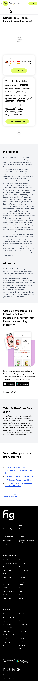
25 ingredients (15, 61)
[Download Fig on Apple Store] (9, 661)
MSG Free (22, 98)
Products (22, 529)
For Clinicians (7, 540)
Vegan (20, 111)
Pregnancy (6, 641)
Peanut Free (10, 101)
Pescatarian (21, 101)
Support (21, 532)
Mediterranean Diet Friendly (25, 581)
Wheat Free (20, 115)
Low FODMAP (22, 95)
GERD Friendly (23, 570)
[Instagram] (8, 669)
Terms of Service (14, 674)
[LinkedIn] (13, 669)
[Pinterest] (18, 669)
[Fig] (10, 10)
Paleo (29, 98)
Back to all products (10, 496)
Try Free (32, 3)
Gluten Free (21, 91)
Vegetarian (10, 115)
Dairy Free (9, 88)
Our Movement (8, 536)
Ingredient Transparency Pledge (26, 541)
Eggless (17, 88)
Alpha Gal (22, 613)
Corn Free (24, 85)
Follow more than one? (17, 121)
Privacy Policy (23, 674)
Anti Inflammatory (24, 560)
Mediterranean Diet (9, 634)
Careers (5, 544)
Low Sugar (22, 631)
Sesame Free (25, 105)
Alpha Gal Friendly (12, 85)
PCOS (5, 638)
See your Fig (19, 70)
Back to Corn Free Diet (11, 494)
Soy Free (20, 108)
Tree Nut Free (10, 111)
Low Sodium (7, 631)
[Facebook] (4, 669)
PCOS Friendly (7, 588)
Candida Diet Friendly (10, 563)
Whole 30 (22, 648)
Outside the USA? (9, 392)
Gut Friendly (7, 624)
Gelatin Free (10, 91)
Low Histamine (11, 98)
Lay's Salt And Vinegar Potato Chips (18, 480)
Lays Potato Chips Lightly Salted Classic (19, 476)
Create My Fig (7, 529)
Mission (21, 536)
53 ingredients (15, 63)
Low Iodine (6, 581)
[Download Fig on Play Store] (22, 661)
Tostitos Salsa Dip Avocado (15, 467)
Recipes (5, 532)
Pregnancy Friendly (12, 105)
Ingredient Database (8, 678)
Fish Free (26, 88)
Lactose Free (10, 95)
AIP (4, 613)
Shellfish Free (10, 108)
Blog (20, 525)
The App (5, 525)
